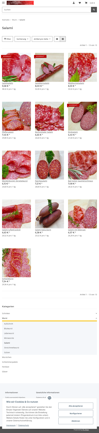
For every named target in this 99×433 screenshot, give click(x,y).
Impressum (11, 425)
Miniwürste (9, 338)
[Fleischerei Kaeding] (20, 3)
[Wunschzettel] (80, 2)
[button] (74, 2)
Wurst (4, 318)
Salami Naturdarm (43, 230)
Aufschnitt (8, 323)
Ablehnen (76, 421)
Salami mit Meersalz (77, 230)
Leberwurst (9, 333)
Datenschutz (23, 425)
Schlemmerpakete (10, 362)
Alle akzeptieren (76, 406)
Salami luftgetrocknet (11, 230)
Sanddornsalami (42, 83)
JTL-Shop (85, 430)
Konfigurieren (76, 413)
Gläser (5, 371)
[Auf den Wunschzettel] (26, 57)
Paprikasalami (41, 181)
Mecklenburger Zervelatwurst (15, 181)
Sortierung (21, 39)
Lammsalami (7, 83)
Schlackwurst (7, 278)
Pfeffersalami (8, 132)
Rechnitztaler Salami (44, 132)
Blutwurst (8, 328)
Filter (8, 39)
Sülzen (7, 352)
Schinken (6, 313)
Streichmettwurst (11, 347)
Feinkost (5, 367)
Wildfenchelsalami (76, 83)
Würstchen (6, 357)
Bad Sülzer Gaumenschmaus (80, 181)
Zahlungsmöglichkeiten (15, 397)
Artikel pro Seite (41, 39)
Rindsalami (73, 132)
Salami (7, 343)
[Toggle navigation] (3, 1)
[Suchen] (94, 9)
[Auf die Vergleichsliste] (20, 57)
